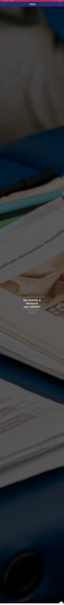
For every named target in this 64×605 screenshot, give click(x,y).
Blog (3, 0)
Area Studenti (11, 0)
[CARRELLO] (61, 4)
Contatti (6, 0)
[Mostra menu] (3, 4)
